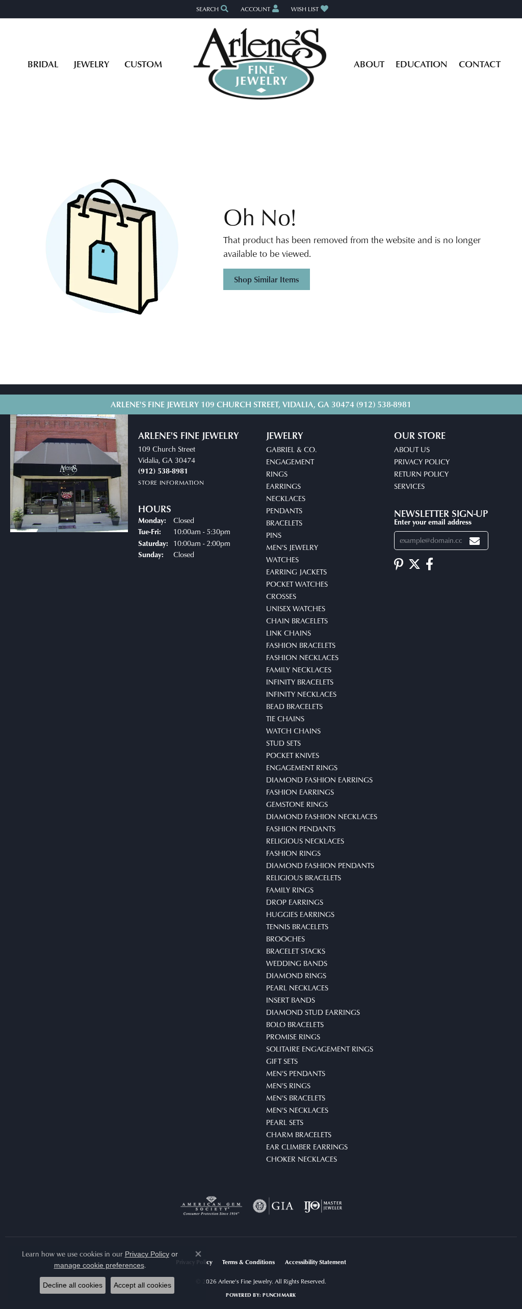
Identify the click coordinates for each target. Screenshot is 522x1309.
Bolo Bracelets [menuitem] (295, 1024)
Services (409, 486)
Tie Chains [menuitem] (285, 718)
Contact (480, 63)
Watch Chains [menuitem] (293, 730)
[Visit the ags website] (211, 1206)
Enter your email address (433, 522)
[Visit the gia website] (273, 1206)
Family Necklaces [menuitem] (298, 669)
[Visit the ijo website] (323, 1206)
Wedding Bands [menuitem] (296, 963)
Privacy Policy (422, 461)
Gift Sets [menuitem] (282, 1061)
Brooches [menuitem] (285, 938)
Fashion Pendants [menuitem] (300, 828)
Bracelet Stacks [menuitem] (295, 951)
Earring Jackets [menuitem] (296, 571)
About (369, 63)
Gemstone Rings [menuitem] (297, 804)
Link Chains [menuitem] (288, 632)
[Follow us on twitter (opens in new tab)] (414, 564)
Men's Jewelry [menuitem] (292, 547)
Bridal (43, 63)
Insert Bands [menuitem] (290, 999)
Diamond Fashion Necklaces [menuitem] (321, 816)
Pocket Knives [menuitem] (292, 755)
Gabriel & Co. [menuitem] (291, 449)
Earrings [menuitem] (283, 486)
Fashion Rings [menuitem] (293, 853)
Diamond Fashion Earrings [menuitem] (319, 779)
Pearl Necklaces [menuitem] (297, 987)
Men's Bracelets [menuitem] (295, 1097)
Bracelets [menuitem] (284, 522)
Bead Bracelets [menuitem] (294, 706)
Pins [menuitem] (273, 535)
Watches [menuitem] (282, 559)
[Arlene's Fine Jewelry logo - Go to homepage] (261, 63)
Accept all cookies (142, 1285)
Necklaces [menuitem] (285, 498)
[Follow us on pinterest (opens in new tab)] (398, 564)
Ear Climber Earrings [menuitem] (307, 1146)
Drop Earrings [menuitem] (294, 902)
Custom (143, 63)
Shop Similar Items (266, 279)
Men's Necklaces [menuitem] (297, 1110)
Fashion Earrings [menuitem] (300, 792)
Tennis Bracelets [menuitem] (297, 926)
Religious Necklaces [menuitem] (305, 840)
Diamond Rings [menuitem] (296, 975)
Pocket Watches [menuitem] (297, 584)
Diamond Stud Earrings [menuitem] (313, 1012)
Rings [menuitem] (277, 473)
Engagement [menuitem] (290, 461)
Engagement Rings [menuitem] (301, 767)
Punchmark (279, 1294)
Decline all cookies (72, 1285)
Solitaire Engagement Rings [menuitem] (319, 1048)
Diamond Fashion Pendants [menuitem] (320, 865)
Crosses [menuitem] (281, 596)
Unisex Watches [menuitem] (295, 608)
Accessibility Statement (315, 1262)
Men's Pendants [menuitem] (295, 1073)
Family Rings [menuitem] (290, 889)
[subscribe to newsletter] (474, 540)
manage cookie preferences (99, 1265)
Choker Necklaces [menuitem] (301, 1159)
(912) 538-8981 (383, 404)
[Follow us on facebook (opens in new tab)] (429, 564)
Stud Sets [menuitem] (283, 743)
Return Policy (421, 473)
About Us (412, 449)
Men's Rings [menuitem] (288, 1085)
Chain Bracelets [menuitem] (297, 620)
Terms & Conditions (248, 1262)
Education (422, 63)
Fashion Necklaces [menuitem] (302, 657)
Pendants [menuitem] (284, 510)
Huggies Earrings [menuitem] (300, 914)
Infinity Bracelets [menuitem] (299, 681)
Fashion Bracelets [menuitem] (300, 645)
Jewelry (91, 63)
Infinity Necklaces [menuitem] (301, 694)
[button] (211, 9)
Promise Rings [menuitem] (293, 1036)
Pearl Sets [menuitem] (284, 1122)
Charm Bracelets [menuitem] (298, 1134)
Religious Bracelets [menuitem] (303, 877)
